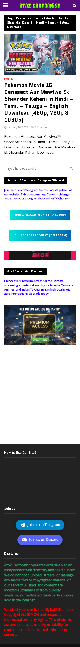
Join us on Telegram (44, 524)
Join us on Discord (43, 539)
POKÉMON (10, 79)
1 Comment (42, 127)
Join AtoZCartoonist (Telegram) (40, 235)
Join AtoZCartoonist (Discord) (40, 214)
